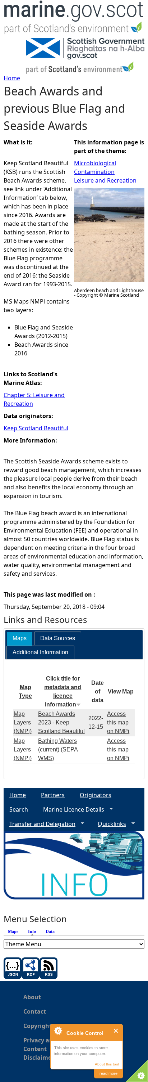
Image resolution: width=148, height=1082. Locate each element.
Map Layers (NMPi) (23, 722)
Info (34, 931)
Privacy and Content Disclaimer (40, 1048)
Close (116, 1030)
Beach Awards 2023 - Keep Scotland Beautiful (61, 722)
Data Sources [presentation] (57, 638)
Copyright (37, 1026)
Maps (13, 931)
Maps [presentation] (20, 638)
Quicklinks (109, 824)
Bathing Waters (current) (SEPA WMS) (58, 749)
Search (18, 809)
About (32, 997)
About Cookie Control (58, 1030)
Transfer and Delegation (39, 824)
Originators (95, 795)
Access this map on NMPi (118, 722)
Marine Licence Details (70, 809)
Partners (53, 795)
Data (50, 931)
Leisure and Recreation (105, 180)
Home (12, 78)
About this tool (107, 1064)
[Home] (74, 19)
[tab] (19, 639)
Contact (34, 1011)
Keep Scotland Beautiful (36, 428)
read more (108, 1073)
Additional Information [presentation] (40, 652)
